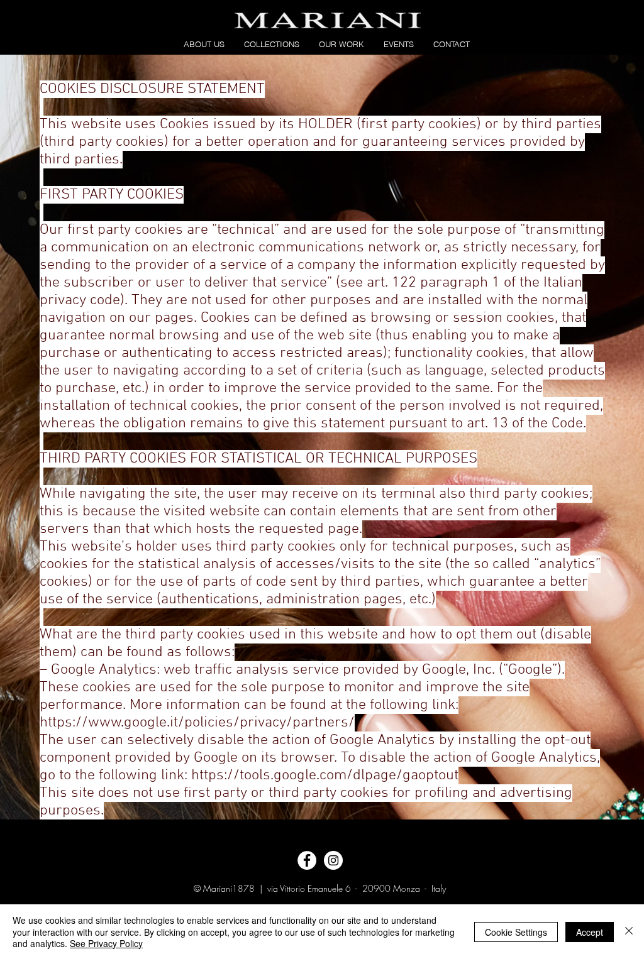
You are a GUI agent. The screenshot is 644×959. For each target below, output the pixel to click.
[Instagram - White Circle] (333, 860)
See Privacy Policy (106, 943)
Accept (589, 932)
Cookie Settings (516, 932)
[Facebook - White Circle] (306, 860)
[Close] (628, 931)
